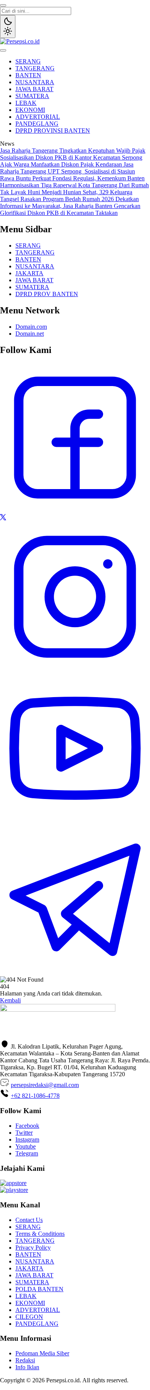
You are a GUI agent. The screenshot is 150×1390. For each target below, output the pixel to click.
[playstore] (14, 1190)
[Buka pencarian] (3, 5)
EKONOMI (30, 110)
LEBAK (26, 103)
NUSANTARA (34, 82)
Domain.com (31, 326)
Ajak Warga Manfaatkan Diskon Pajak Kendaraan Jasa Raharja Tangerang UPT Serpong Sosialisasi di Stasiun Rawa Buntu (67, 171)
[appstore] (13, 1183)
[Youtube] (75, 821)
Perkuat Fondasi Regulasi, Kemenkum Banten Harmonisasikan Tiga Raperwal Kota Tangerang (72, 181)
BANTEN (28, 75)
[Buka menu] (3, 50)
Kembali (10, 1000)
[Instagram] (75, 669)
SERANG (28, 61)
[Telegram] (75, 972)
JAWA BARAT (34, 89)
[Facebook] (75, 510)
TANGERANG (35, 68)
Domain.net (29, 333)
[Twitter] (3, 518)
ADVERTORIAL (37, 116)
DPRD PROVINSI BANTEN (52, 130)
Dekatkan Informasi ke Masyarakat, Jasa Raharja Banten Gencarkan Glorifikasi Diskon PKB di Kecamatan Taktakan (70, 206)
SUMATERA (32, 96)
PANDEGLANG (36, 123)
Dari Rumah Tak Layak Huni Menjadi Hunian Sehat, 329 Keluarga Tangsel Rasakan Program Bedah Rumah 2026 (74, 192)
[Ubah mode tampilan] (7, 26)
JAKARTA (29, 273)
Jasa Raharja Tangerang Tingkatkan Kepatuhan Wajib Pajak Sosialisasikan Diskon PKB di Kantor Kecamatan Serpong (72, 154)
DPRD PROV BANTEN (46, 294)
